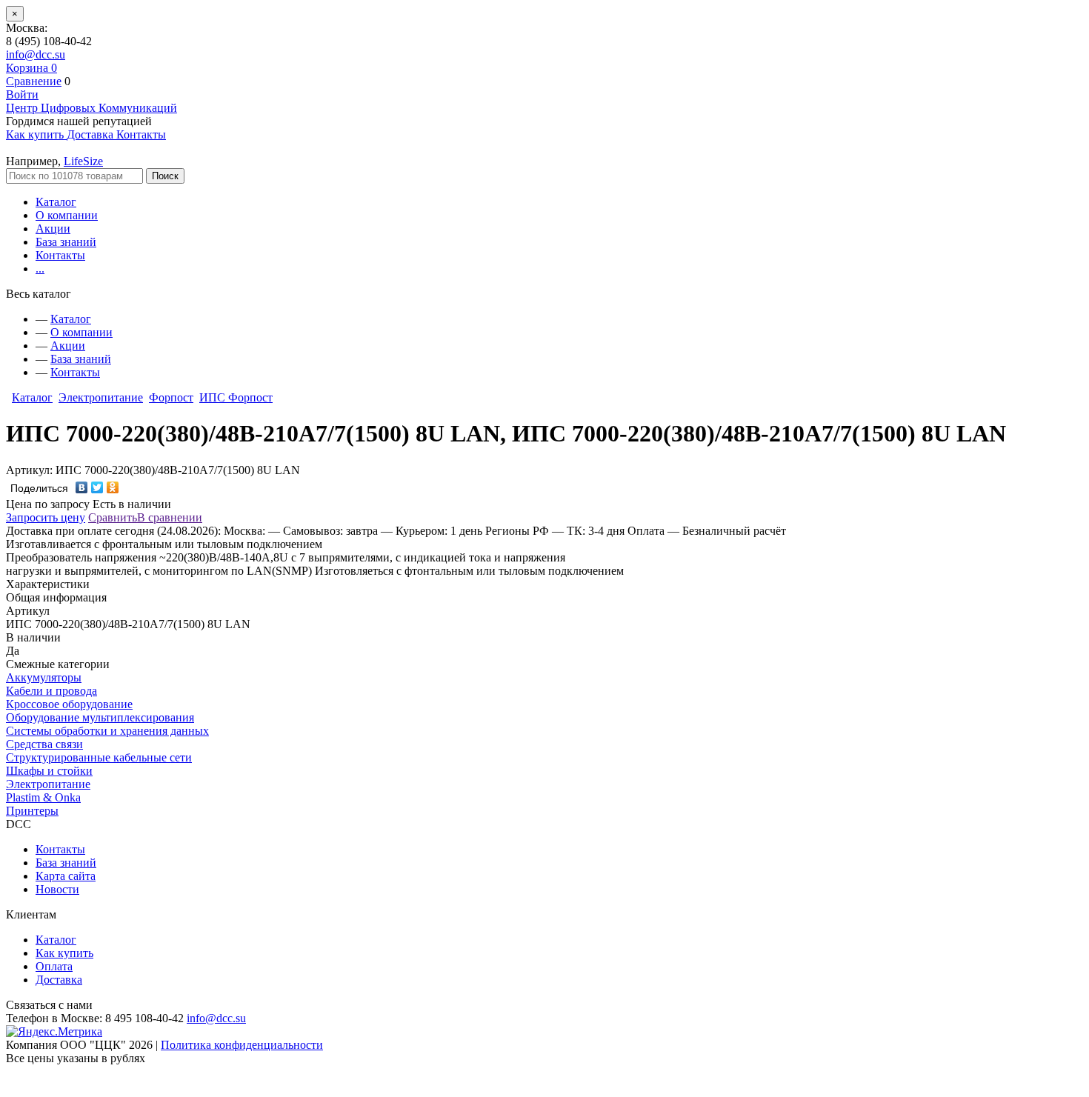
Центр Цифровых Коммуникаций (91, 107)
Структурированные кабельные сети (99, 757)
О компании (67, 215)
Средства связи (44, 744)
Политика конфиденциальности (242, 1044)
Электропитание (101, 397)
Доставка (59, 979)
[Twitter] (97, 487)
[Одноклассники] (113, 487)
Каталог (56, 202)
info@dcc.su (35, 54)
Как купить (64, 953)
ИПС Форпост (236, 397)
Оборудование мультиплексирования (100, 717)
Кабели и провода (51, 690)
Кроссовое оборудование (69, 704)
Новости (57, 889)
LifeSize (83, 161)
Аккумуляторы (43, 677)
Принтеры (32, 810)
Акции (53, 228)
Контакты (60, 255)
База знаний (66, 242)
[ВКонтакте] (82, 487)
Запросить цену (45, 517)
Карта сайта (66, 876)
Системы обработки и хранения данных (107, 730)
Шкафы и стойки (49, 770)
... (40, 268)
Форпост (171, 397)
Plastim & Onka (43, 797)
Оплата (54, 966)
